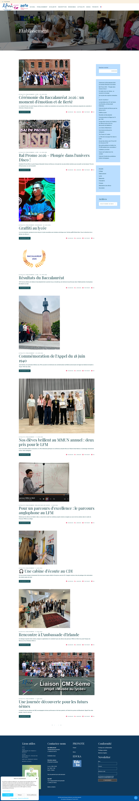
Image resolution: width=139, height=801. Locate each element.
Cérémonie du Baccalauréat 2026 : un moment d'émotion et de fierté (51, 99)
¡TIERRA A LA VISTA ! (104, 149)
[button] (36, 778)
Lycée (36, 94)
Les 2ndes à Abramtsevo (105, 127)
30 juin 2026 (43, 94)
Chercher (114, 71)
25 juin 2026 (47, 225)
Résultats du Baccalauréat (41, 277)
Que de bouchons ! (104, 99)
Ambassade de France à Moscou (29, 751)
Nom (99, 761)
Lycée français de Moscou (66, 797)
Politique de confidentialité (23, 798)
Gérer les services (6, 790)
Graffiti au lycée (32, 228)
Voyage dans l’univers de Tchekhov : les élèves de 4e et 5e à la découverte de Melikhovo (108, 123)
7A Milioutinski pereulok (53, 749)
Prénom (100, 766)
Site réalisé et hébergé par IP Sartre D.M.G (69, 799)
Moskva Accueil (27, 761)
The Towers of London (104, 134)
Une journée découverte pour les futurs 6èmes (53, 704)
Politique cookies (13, 798)
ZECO (23, 749)
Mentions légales (102, 753)
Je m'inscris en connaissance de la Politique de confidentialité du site (106, 777)
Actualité (22, 94)
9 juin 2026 (54, 505)
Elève (74, 752)
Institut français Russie (30, 759)
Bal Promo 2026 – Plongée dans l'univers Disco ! (54, 157)
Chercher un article (103, 67)
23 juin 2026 (43, 274)
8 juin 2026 (39, 631)
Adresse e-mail (101, 771)
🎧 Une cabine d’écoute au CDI (46, 571)
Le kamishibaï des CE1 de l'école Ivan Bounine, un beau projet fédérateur (107, 104)
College (101, 171)
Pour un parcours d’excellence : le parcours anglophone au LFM (56, 510)
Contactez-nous (51, 755)
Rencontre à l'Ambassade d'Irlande (49, 634)
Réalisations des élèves (42, 505)
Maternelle (101, 178)
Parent (74, 747)
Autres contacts (51, 787)
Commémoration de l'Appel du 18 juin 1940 (52, 358)
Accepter (8, 794)
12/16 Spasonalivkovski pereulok (56, 780)
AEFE (23, 747)
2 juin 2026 (39, 698)
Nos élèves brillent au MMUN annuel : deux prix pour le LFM (56, 442)
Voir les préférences (31, 794)
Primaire (101, 183)
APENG (24, 754)
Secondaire (38, 225)
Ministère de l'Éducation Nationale (30, 756)
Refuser (20, 794)
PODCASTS (102, 181)
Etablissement (30, 94)
